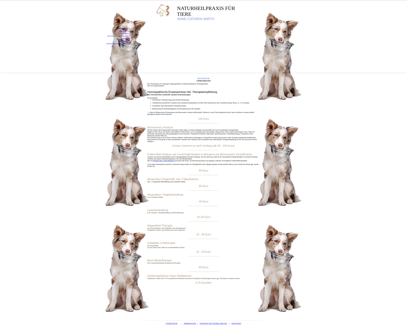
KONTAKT (125, 39)
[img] (159, 10)
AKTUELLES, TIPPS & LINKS (118, 36)
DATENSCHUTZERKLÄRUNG (118, 44)
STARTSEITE (172, 323)
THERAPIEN (124, 33)
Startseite (125, 28)
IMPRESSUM (125, 41)
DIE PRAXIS (124, 31)
